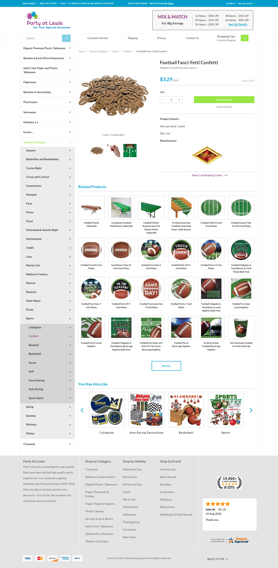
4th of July (129, 499)
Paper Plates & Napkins (100, 503)
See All (166, 365)
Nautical (31, 292)
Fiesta (29, 212)
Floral (29, 221)
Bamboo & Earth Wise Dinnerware (43, 58)
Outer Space (33, 300)
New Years (129, 537)
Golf (31, 371)
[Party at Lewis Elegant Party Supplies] (57, 20)
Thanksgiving (131, 522)
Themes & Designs (34, 142)
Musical (30, 283)
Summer (31, 415)
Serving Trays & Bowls (99, 518)
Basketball (35, 353)
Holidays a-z (30, 122)
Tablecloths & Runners (99, 533)
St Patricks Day (132, 484)
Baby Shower (168, 477)
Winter (30, 433)
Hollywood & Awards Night (42, 230)
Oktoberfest (130, 507)
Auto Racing (36, 389)
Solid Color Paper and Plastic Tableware (40, 70)
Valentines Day (132, 469)
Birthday (165, 484)
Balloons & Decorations (37, 92)
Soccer (32, 362)
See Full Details (238, 24)
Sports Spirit (36, 398)
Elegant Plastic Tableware (101, 484)
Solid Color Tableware (99, 526)
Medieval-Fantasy (37, 274)
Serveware (29, 112)
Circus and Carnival (37, 176)
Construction (33, 185)
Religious (166, 499)
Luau (29, 256)
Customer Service (97, 38)
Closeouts (29, 444)
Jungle (30, 247)
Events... (28, 132)
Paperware (29, 82)
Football (33, 336)
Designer (31, 194)
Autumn (30, 150)
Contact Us (192, 38)
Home (81, 51)
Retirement (167, 507)
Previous (82, 410)
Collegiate (35, 327)
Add (224, 99)
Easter (127, 492)
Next (250, 410)
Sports (30, 318)
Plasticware (30, 102)
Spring (30, 406)
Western (31, 424)
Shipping (133, 38)
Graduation (167, 492)
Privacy (161, 38)
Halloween (129, 514)
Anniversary (168, 469)
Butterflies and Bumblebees (42, 159)
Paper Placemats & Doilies (97, 494)
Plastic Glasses (94, 511)
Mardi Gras (130, 477)
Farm (29, 203)
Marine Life (33, 265)
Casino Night (34, 168)
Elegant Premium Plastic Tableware (44, 48)
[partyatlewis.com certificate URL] (229, 540)
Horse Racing (37, 380)
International (34, 238)
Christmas (129, 529)
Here (171, 3)
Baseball (34, 345)
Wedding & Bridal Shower (176, 514)
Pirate (29, 309)
